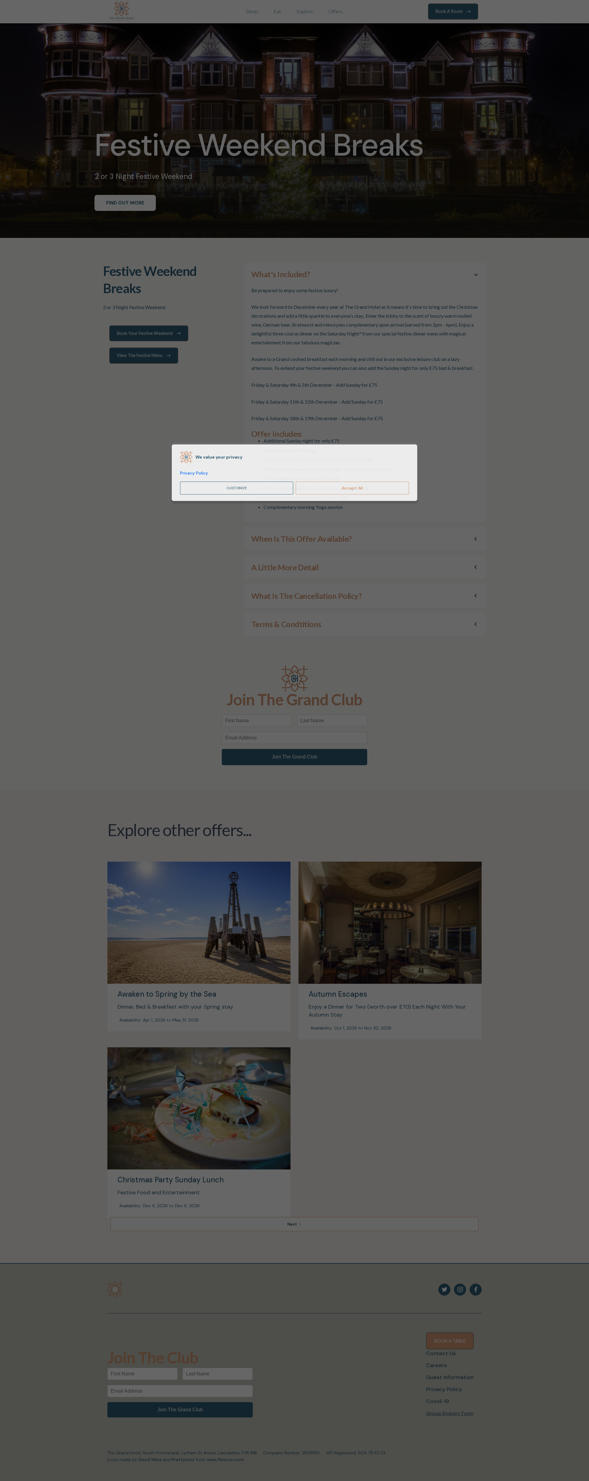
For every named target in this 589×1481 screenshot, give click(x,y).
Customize (236, 488)
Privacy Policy (194, 473)
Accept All (352, 488)
